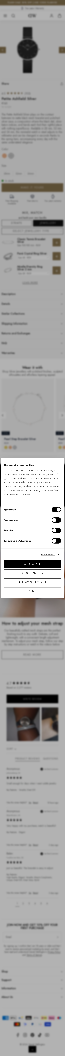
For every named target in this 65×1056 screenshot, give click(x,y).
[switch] (56, 520)
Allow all (32, 564)
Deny (32, 591)
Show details (48, 554)
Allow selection (32, 582)
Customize (30, 573)
